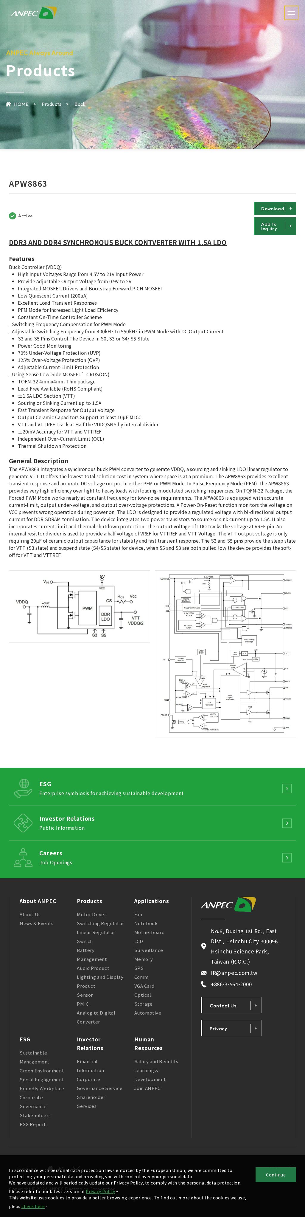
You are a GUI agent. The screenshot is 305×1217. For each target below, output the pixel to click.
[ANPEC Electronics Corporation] (228, 904)
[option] (79, 606)
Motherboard (149, 932)
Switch (85, 941)
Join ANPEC (147, 1088)
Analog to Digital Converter (96, 1017)
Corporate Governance (33, 1101)
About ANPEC (38, 901)
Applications (151, 901)
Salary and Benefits (156, 1061)
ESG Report (33, 1124)
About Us (30, 914)
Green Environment (42, 1070)
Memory (143, 959)
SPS (139, 968)
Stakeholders (35, 1115)
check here (33, 1206)
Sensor (85, 995)
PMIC (82, 1004)
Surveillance (148, 950)
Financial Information (90, 1065)
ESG (25, 1039)
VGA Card (144, 986)
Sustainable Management (35, 1057)
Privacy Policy (100, 1191)
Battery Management (92, 954)
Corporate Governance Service (99, 1083)
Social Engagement (42, 1079)
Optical (142, 995)
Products (89, 901)
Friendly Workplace (42, 1088)
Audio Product (93, 968)
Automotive (147, 1012)
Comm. (142, 977)
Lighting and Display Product (100, 981)
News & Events (37, 923)
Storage (143, 1004)
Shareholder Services (91, 1101)
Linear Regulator (96, 932)
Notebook (146, 923)
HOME (21, 104)
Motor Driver (91, 914)
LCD (138, 941)
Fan (138, 914)
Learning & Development (150, 1074)
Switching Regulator (100, 923)
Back (79, 104)
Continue (276, 1175)
